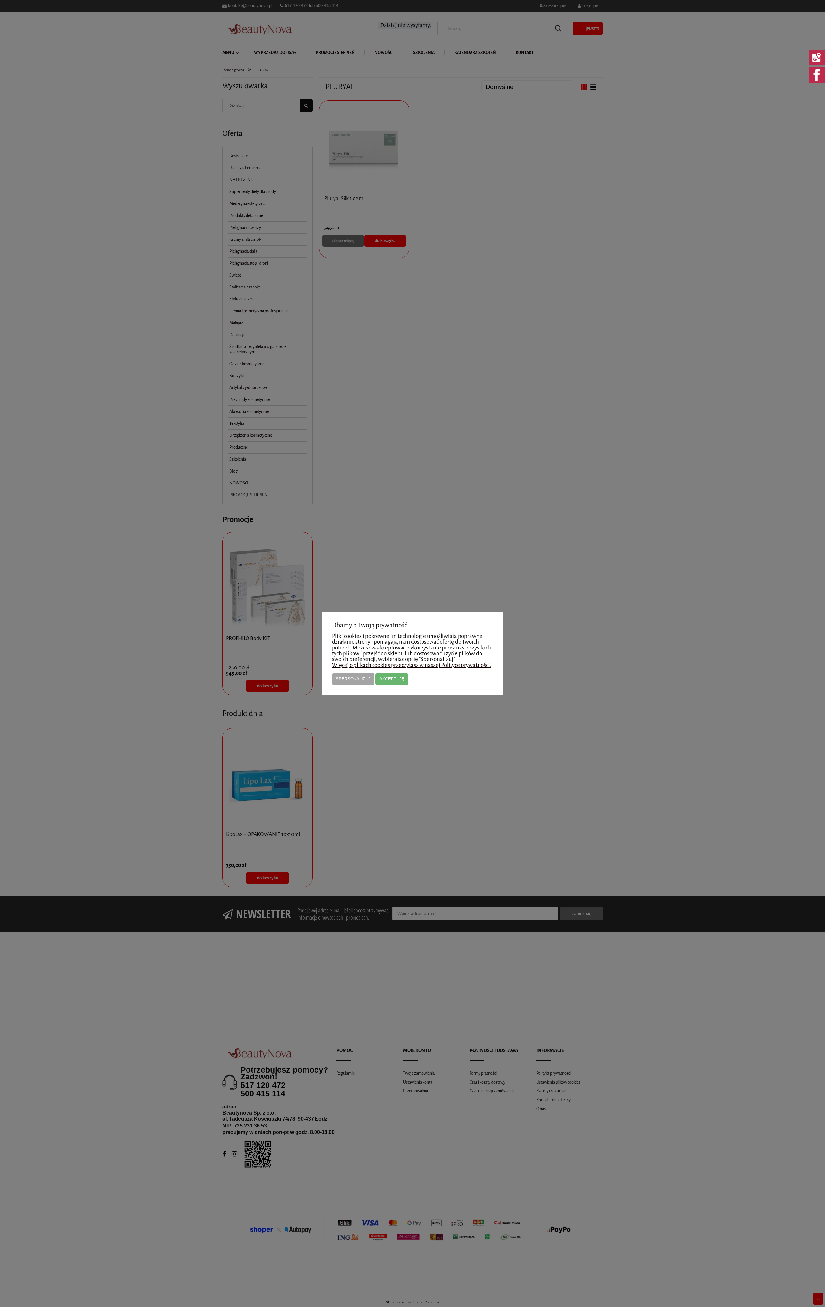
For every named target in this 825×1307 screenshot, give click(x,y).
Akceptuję (391, 679)
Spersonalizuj (353, 679)
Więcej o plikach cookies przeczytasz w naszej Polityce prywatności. (411, 665)
